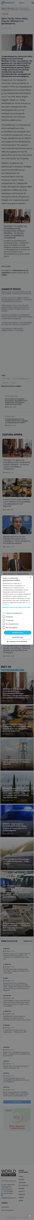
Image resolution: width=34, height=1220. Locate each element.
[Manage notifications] (29, 1215)
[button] (17, 608)
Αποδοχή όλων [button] (17, 632)
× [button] (30, 577)
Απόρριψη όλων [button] (17, 637)
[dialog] (17, 610)
